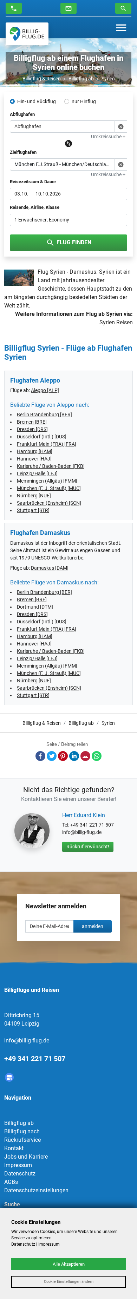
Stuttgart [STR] (33, 510)
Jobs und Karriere (26, 1156)
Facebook (40, 756)
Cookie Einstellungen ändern (68, 1281)
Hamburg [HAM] (34, 451)
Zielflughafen (23, 152)
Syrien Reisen (116, 322)
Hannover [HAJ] (34, 459)
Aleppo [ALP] (45, 390)
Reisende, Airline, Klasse (34, 207)
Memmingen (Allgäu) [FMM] (47, 481)
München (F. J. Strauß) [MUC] (49, 488)
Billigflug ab (81, 78)
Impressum (18, 1165)
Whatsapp (97, 756)
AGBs (11, 1182)
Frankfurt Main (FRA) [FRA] (46, 444)
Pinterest (63, 756)
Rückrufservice (22, 1139)
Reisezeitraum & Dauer (33, 181)
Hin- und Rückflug (36, 101)
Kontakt (14, 1148)
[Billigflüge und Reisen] (27, 33)
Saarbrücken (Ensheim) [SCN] (49, 503)
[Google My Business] (9, 1077)
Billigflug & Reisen (41, 78)
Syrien (108, 78)
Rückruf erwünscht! (87, 846)
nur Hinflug (84, 101)
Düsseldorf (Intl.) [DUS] (41, 436)
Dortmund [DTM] (35, 607)
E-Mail (85, 756)
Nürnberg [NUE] (34, 495)
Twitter (52, 756)
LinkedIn (74, 756)
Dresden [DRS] (32, 429)
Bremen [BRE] (32, 422)
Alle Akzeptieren (69, 1264)
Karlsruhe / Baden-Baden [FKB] (51, 466)
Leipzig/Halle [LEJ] (37, 473)
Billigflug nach (22, 1131)
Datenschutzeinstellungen (36, 1190)
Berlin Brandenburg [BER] (44, 414)
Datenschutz (19, 1173)
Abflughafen (22, 114)
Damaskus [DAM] (49, 568)
